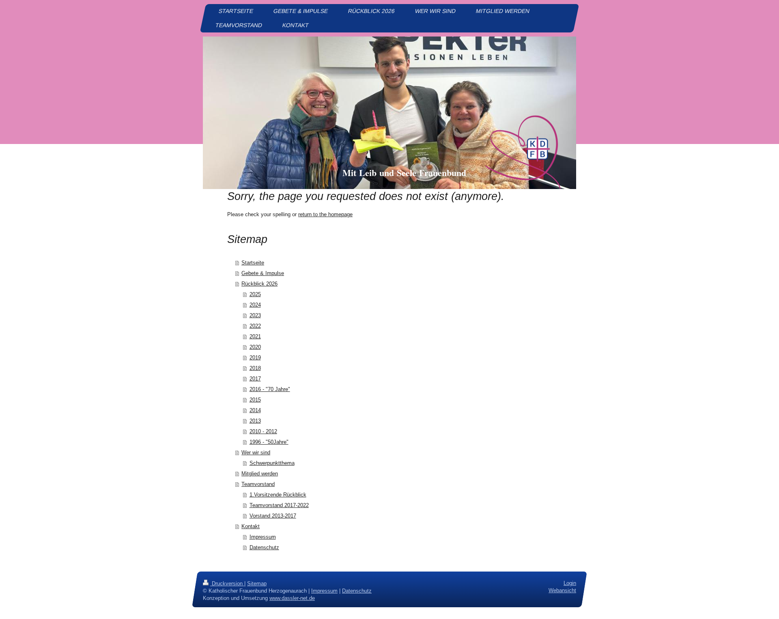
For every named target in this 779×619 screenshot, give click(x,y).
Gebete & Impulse (262, 273)
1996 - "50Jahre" (269, 442)
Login (570, 583)
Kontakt (250, 526)
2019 (255, 358)
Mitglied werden (259, 474)
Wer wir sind (255, 452)
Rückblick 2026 (259, 284)
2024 (255, 305)
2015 (255, 400)
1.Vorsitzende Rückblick (278, 495)
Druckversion (227, 583)
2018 (255, 368)
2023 (255, 315)
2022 (255, 326)
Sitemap (257, 583)
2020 (255, 347)
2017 (255, 379)
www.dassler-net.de (292, 598)
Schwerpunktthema (272, 463)
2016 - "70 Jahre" (270, 389)
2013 (255, 421)
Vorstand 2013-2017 (273, 516)
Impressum (263, 537)
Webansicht (562, 590)
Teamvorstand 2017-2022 (279, 505)
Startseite (252, 263)
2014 (255, 410)
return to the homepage (325, 214)
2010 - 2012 (263, 431)
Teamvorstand (258, 484)
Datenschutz (264, 547)
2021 (255, 336)
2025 (255, 294)
